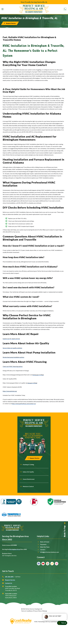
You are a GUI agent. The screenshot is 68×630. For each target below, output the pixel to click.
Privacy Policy (37, 611)
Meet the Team (45, 547)
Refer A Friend (44, 542)
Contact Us (8, 583)
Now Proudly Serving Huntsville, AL (34, 2)
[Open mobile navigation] (2, 9)
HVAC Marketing (39, 621)
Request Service (10, 580)
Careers (42, 549)
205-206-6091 (9, 576)
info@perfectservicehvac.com (49, 552)
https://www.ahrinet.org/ (10, 391)
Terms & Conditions (26, 611)
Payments (43, 544)
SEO (47, 621)
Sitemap (44, 611)
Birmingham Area (14, 549)
